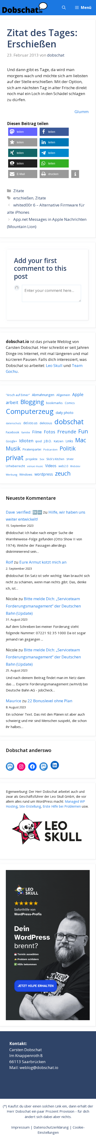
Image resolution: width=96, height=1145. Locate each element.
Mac (80, 440)
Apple (77, 394)
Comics (70, 403)
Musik (13, 448)
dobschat (69, 421)
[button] (63, 7)
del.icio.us (30, 423)
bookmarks (54, 403)
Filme (37, 432)
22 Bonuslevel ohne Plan (49, 700)
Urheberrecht (15, 466)
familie (25, 432)
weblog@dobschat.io (39, 1067)
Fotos (49, 432)
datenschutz (13, 423)
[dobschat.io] (24, 7)
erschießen (23, 198)
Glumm (82, 111)
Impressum (20, 1127)
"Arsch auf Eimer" (18, 395)
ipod (38, 441)
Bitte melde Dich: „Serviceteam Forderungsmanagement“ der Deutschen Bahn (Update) (43, 606)
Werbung (11, 474)
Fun (83, 431)
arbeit (12, 402)
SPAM (69, 459)
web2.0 (63, 466)
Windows (25, 474)
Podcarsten (50, 449)
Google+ (11, 441)
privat (15, 457)
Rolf (9, 562)
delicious (46, 423)
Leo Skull (54, 365)
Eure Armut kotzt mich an (42, 562)
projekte (32, 459)
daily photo (64, 412)
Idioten (26, 440)
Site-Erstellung (30, 806)
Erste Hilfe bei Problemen (62, 806)
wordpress (43, 474)
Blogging (32, 402)
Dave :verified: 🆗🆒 (24, 512)
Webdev (75, 466)
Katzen (58, 441)
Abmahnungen (43, 394)
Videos (50, 465)
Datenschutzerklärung (51, 1127)
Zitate (18, 190)
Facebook (12, 432)
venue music (35, 466)
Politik (68, 448)
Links (69, 441)
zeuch (63, 473)
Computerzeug (30, 411)
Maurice (13, 700)
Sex (42, 459)
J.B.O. (48, 441)
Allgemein (63, 395)
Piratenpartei (32, 449)
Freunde (66, 431)
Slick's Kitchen (55, 459)
